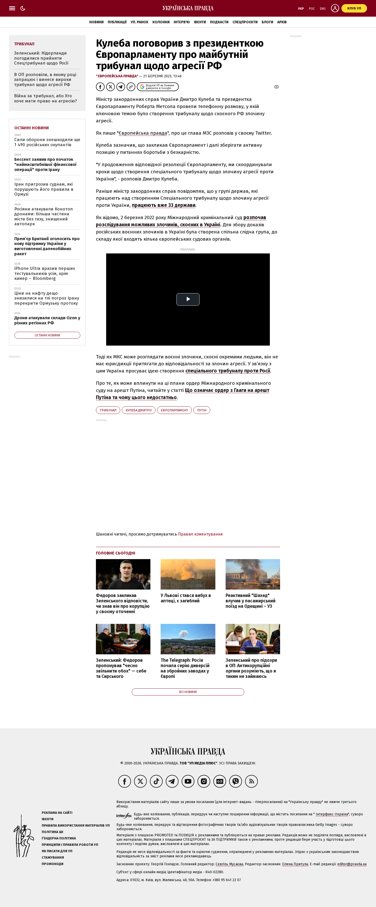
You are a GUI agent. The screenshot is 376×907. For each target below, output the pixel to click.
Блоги (267, 22)
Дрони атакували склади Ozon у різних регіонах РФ (47, 320)
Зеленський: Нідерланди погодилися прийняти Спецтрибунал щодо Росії (41, 58)
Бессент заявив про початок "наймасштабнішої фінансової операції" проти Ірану (45, 164)
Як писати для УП (57, 851)
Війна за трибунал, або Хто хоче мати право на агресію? (45, 98)
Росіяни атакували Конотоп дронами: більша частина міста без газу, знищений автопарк (43, 216)
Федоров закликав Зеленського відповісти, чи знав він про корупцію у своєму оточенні (123, 603)
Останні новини (31, 127)
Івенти (200, 22)
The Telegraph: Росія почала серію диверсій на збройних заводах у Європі (185, 668)
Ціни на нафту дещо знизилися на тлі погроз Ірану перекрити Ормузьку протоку (46, 298)
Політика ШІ (52, 832)
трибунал (108, 410)
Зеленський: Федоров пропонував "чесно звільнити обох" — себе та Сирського (121, 668)
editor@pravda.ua (352, 864)
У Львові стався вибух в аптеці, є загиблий (186, 598)
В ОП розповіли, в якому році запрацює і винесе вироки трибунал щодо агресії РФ (45, 79)
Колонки (161, 22)
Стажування (53, 857)
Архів (282, 22)
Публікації (117, 22)
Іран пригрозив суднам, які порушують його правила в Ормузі (43, 189)
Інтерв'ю (182, 22)
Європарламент (174, 410)
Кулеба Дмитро (139, 410)
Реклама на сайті (57, 813)
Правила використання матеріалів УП (76, 825)
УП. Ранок (139, 22)
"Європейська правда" (117, 76)
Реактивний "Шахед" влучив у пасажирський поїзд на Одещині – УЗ (250, 601)
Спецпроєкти (245, 22)
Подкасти (219, 22)
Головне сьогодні (115, 553)
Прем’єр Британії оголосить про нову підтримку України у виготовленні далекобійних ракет (47, 246)
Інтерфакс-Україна (332, 814)
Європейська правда (143, 133)
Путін (201, 410)
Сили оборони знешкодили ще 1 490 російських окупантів (47, 142)
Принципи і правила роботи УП (70, 845)
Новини (96, 22)
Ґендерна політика (59, 838)
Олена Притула (295, 864)
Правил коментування (200, 534)
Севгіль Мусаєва (229, 864)
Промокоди (52, 864)
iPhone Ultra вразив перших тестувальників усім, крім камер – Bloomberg (44, 273)
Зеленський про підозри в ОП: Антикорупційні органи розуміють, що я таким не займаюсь (251, 668)
